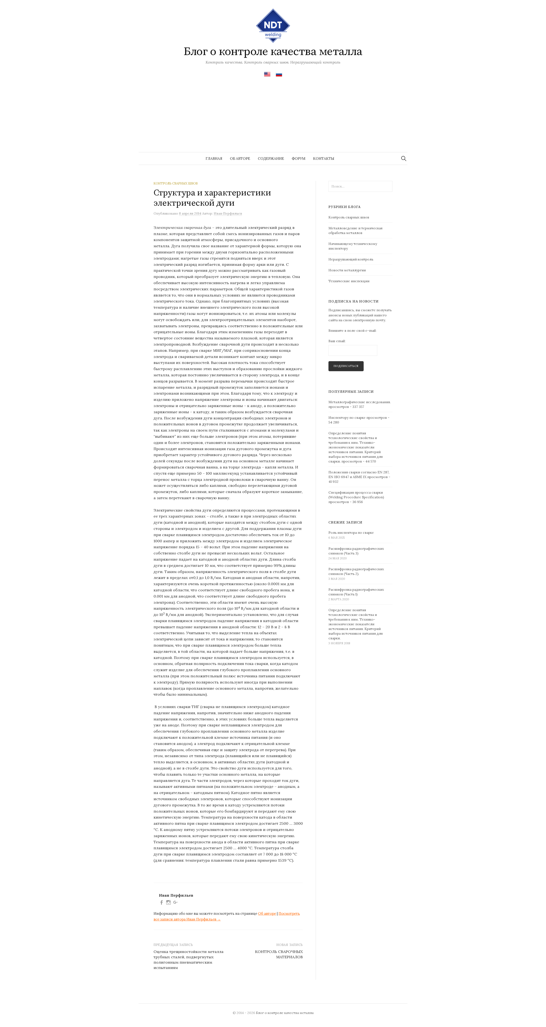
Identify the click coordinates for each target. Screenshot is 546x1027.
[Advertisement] (273, 120)
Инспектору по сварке (347, 417)
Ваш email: (337, 341)
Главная (214, 158)
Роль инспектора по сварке (351, 532)
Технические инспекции (348, 281)
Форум (298, 158)
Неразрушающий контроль (350, 259)
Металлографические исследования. (359, 402)
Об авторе (240, 158)
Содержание (271, 158)
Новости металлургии (347, 270)
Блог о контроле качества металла (273, 51)
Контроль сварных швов (176, 183)
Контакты (323, 158)
